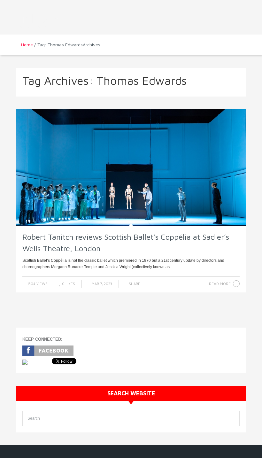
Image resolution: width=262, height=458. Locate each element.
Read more (220, 283)
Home (27, 44)
